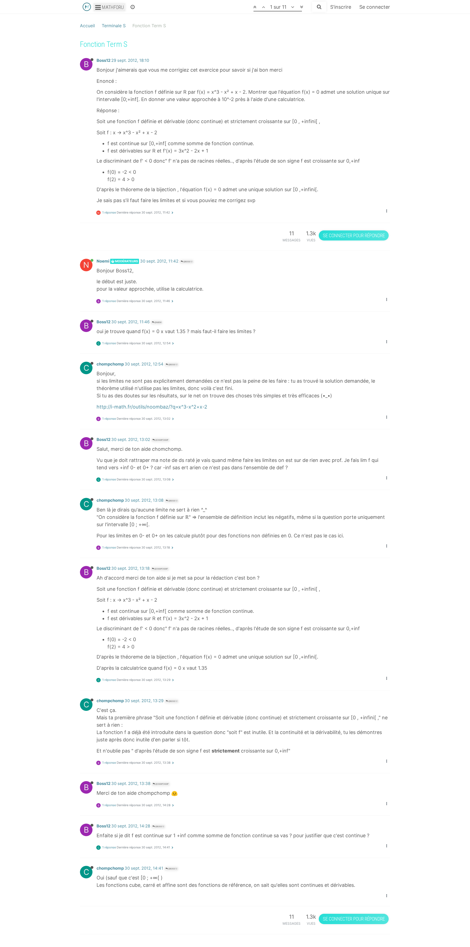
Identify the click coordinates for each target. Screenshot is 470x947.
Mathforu (112, 7)
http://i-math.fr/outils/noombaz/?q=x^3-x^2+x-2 (152, 407)
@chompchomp (161, 440)
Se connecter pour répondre (354, 235)
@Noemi (157, 322)
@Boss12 (187, 261)
